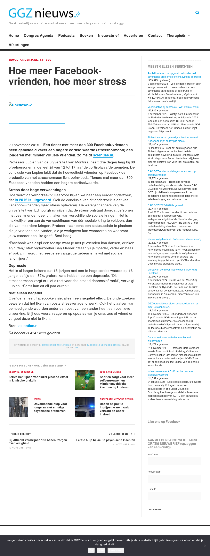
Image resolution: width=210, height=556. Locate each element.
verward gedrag (124, 399)
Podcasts (66, 35)
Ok (91, 550)
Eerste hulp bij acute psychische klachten (105, 440)
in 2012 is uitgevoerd (33, 199)
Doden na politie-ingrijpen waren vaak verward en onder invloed (114, 409)
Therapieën (176, 35)
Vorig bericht (21, 434)
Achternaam (154, 471)
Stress (45, 59)
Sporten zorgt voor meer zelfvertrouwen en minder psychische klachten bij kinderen (117, 382)
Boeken (86, 35)
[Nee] (205, 545)
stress (117, 345)
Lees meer (116, 550)
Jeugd (13, 59)
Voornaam (153, 454)
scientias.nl (103, 154)
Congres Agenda (38, 35)
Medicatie (14, 372)
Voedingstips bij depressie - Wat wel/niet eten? (173, 107)
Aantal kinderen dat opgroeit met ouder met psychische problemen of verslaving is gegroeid (174, 74)
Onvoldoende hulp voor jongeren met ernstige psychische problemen (50, 407)
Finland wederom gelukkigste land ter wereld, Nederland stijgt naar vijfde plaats (173, 138)
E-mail (152, 489)
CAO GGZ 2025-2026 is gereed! (165, 205)
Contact (155, 35)
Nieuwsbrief (108, 35)
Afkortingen (19, 44)
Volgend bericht (121, 434)
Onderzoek (29, 59)
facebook (92, 345)
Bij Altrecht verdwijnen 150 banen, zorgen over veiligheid (38, 441)
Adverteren (133, 35)
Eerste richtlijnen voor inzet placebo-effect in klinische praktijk (38, 378)
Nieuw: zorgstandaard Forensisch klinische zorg (174, 239)
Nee (101, 550)
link (76, 347)
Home (14, 35)
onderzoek (105, 345)
